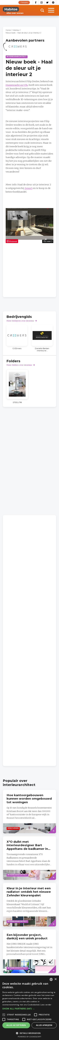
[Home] (13, 10)
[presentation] (29, 858)
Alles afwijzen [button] (44, 1025)
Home (8, 30)
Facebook (36, 2)
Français (24, 2)
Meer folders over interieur (19, 365)
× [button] (55, 979)
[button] (29, 1009)
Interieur (16, 30)
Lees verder (45, 1004)
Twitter (47, 2)
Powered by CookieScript (29, 1036)
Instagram (42, 2)
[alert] (29, 1008)
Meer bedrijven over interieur (20, 321)
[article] (18, 48)
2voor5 (28, 188)
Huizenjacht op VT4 (17, 85)
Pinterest (53, 2)
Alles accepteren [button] (16, 1025)
